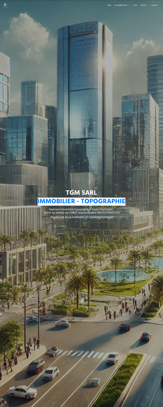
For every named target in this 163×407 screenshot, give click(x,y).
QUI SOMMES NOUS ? (121, 5)
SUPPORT (143, 5)
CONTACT (154, 5)
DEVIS (135, 5)
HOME (109, 5)
